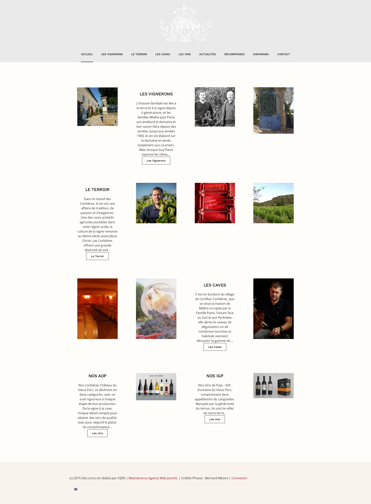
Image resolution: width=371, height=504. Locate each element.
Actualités (207, 54)
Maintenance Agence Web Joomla (153, 478)
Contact (283, 54)
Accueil (87, 54)
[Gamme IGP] (273, 403)
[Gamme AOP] (156, 403)
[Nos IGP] (215, 403)
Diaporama (261, 54)
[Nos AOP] (97, 403)
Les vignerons (112, 54)
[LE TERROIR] (97, 221)
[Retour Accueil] (185, 23)
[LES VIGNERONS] (156, 126)
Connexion (239, 478)
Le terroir (139, 54)
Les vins (185, 54)
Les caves (162, 54)
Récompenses (234, 54)
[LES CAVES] (215, 315)
